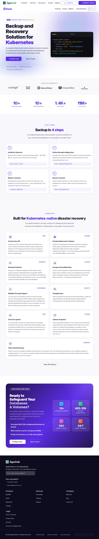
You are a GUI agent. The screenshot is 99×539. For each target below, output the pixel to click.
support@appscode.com (14, 485)
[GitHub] (76, 534)
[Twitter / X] (80, 534)
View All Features (50, 364)
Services (33, 3)
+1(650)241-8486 (12, 482)
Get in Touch (30, 59)
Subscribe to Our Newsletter (17, 467)
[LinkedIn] (84, 534)
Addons (70, 9)
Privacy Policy (40, 534)
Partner (50, 3)
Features (58, 9)
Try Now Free (14, 59)
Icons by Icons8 (65, 534)
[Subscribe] (33, 473)
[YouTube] (91, 534)
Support (57, 3)
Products (24, 3)
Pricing (64, 9)
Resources (41, 3)
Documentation (81, 9)
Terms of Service (52, 534)
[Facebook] (87, 534)
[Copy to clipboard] (90, 34)
